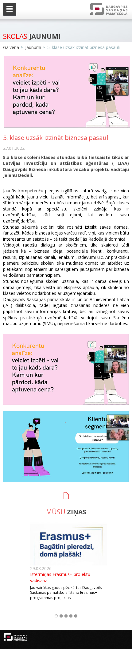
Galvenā (11, 47)
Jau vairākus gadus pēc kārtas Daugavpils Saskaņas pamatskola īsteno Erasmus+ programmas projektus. (66, 593)
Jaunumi (33, 47)
